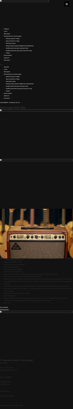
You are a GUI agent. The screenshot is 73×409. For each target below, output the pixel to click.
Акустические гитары (12, 41)
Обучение (7, 33)
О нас (5, 31)
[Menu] (66, 4)
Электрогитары (10, 43)
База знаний (8, 55)
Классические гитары (13, 38)
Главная (6, 29)
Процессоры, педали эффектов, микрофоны (20, 45)
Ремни (8, 53)
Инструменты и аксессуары (12, 36)
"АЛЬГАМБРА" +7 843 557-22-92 (10, 102)
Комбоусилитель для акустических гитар (19, 50)
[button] (36, 64)
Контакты (7, 60)
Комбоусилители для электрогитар (17, 48)
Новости (6, 57)
